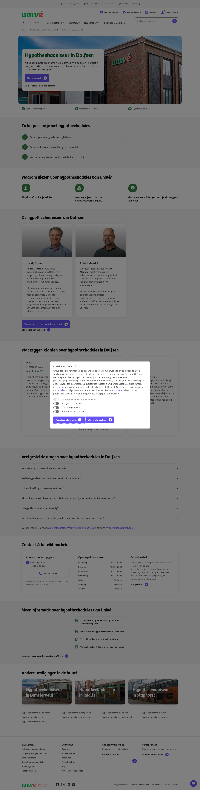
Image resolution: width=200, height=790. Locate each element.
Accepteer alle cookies (66, 420)
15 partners (118, 390)
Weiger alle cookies (97, 420)
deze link (61, 390)
